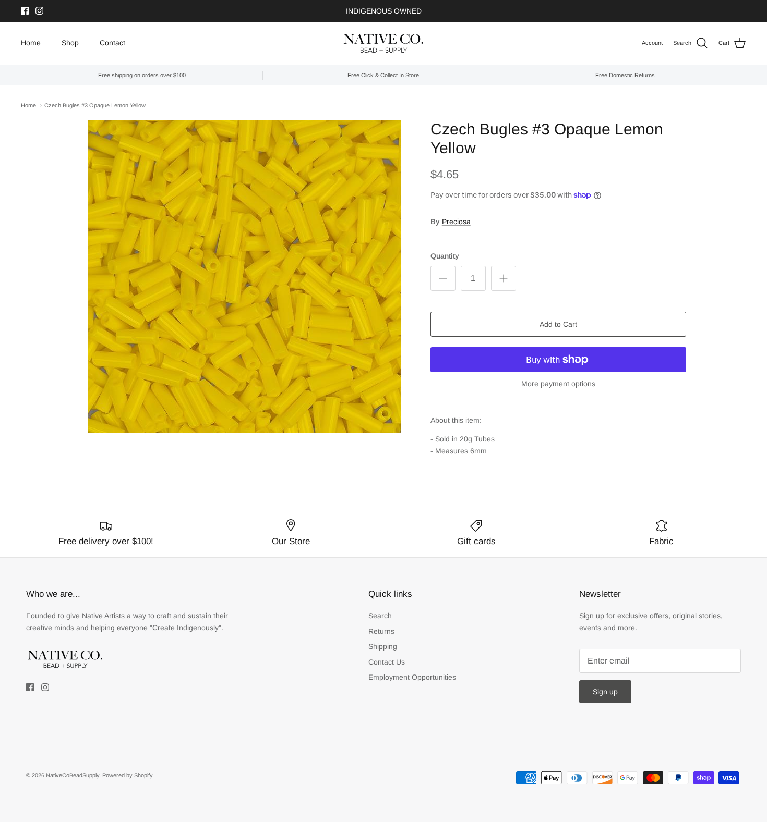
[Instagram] (39, 11)
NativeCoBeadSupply (72, 775)
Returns (381, 631)
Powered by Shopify (127, 775)
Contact (112, 43)
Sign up (605, 692)
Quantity (444, 256)
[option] (244, 276)
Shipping (382, 646)
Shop (70, 43)
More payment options (558, 383)
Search (380, 615)
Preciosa (456, 221)
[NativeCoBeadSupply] (383, 43)
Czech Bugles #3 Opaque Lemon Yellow (95, 105)
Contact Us (386, 662)
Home (31, 43)
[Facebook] (25, 11)
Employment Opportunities (412, 677)
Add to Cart (558, 324)
